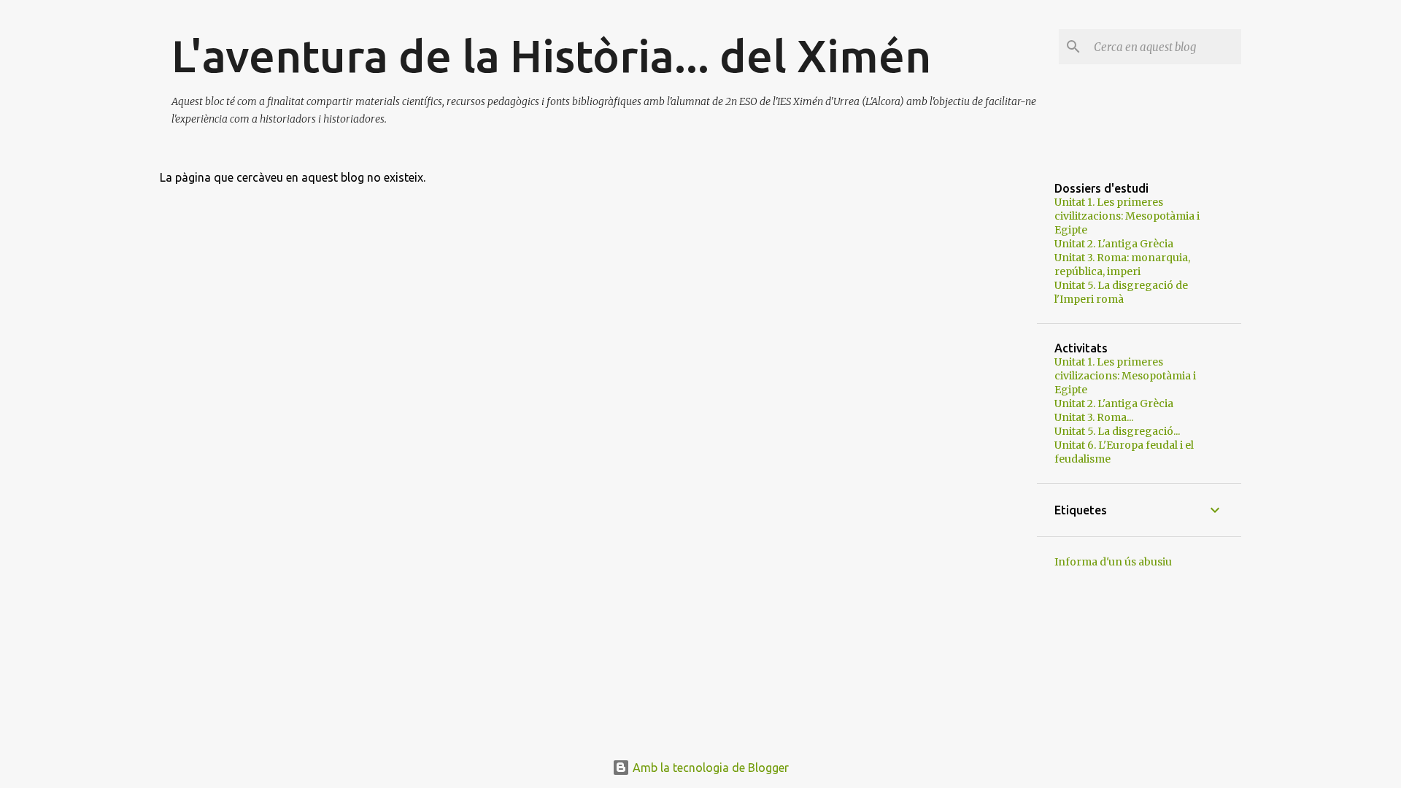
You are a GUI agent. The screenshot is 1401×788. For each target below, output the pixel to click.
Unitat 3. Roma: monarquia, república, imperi (1122, 264)
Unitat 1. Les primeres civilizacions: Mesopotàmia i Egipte (1125, 375)
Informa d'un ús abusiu (1113, 561)
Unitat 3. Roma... (1093, 417)
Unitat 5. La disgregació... (1117, 431)
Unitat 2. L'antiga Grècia (1113, 243)
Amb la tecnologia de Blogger (709, 767)
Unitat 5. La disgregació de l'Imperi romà (1121, 292)
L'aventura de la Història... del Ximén (551, 55)
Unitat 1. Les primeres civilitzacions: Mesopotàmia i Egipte (1127, 216)
